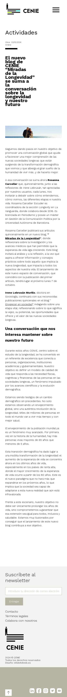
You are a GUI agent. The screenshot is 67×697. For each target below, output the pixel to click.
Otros (7, 42)
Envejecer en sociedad (18, 304)
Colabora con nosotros (21, 620)
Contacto (11, 611)
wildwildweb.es (22, 662)
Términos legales (16, 616)
